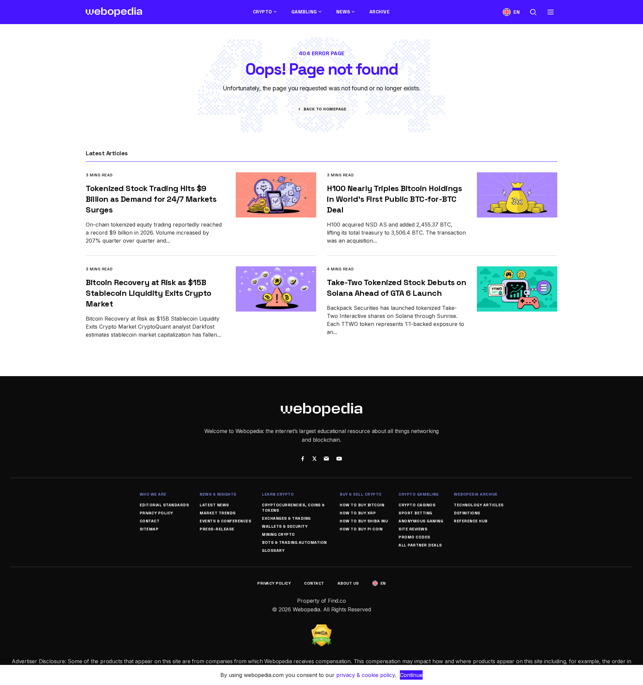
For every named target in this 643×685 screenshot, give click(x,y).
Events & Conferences (225, 521)
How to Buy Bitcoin (362, 505)
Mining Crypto (278, 534)
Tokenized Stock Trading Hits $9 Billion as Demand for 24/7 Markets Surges (151, 199)
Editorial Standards (164, 505)
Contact (150, 521)
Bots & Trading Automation (294, 542)
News (343, 12)
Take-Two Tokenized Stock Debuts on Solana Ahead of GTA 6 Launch (396, 287)
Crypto (262, 12)
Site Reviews (413, 529)
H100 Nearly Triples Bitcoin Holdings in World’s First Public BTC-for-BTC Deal (394, 199)
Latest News (214, 505)
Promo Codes (414, 537)
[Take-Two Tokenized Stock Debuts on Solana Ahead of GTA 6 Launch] (517, 270)
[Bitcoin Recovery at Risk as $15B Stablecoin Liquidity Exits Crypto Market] (276, 270)
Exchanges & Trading (286, 518)
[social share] (302, 459)
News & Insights (218, 494)
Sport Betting (415, 513)
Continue (411, 675)
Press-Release (217, 529)
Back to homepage (324, 109)
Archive (379, 12)
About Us (348, 583)
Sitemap (149, 529)
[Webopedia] (114, 12)
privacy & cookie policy (365, 675)
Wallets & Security (284, 526)
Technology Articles (479, 505)
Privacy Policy (156, 513)
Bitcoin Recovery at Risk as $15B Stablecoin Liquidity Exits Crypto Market (148, 293)
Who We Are (153, 494)
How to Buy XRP (358, 513)
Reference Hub (471, 521)
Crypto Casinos (417, 505)
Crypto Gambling (419, 494)
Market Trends (218, 513)
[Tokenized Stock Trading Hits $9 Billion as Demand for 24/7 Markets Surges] (276, 176)
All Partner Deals (420, 545)
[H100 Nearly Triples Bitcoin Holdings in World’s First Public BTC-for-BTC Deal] (517, 176)
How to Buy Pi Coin (361, 529)
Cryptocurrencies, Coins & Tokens (293, 507)
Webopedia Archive (476, 494)
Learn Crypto (278, 494)
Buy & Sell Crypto (361, 494)
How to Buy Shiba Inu (364, 521)
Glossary (273, 550)
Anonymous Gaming (421, 521)
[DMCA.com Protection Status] (321, 628)
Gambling (304, 12)
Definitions (467, 513)
